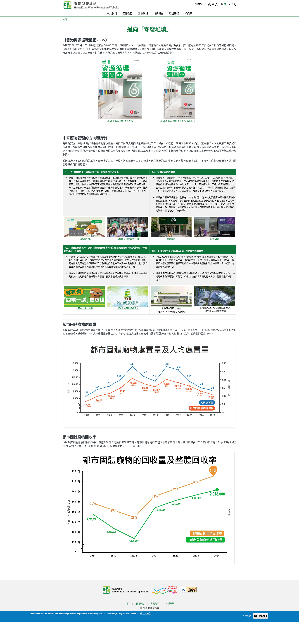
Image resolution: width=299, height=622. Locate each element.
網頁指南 (200, 4)
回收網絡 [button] (143, 13)
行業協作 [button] (159, 13)
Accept (247, 616)
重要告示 (154, 603)
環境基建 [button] (174, 13)
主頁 (127, 603)
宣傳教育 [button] (127, 13)
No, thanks (260, 616)
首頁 (65, 19)
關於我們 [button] (112, 13)
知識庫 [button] (188, 13)
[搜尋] (234, 4)
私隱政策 (169, 603)
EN (221, 4)
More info (145, 613)
